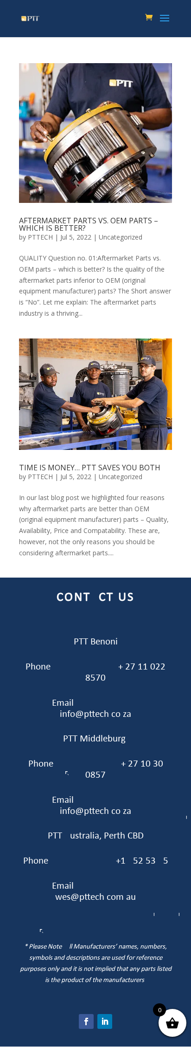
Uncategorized (120, 237)
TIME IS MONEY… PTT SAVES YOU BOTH (89, 467)
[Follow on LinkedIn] (104, 1021)
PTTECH (40, 237)
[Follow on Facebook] (86, 1021)
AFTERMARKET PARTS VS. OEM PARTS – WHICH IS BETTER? (88, 224)
